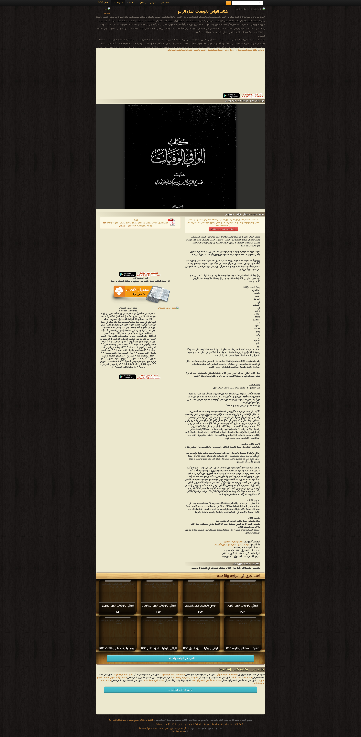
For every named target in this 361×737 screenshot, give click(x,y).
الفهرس (153, 2)
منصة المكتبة (226, 724)
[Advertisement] (180, 73)
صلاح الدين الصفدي (233, 542)
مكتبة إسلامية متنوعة (123, 675)
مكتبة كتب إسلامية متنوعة (173, 675)
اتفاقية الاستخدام (193, 724)
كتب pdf (170, 724)
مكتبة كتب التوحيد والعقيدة (185, 677)
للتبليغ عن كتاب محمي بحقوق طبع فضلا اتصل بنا (131, 720)
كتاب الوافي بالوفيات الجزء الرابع (180, 50)
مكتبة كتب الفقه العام (242, 677)
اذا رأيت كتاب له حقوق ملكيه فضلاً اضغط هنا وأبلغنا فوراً (164, 729)
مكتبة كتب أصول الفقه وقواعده (206, 680)
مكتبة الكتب (118, 2)
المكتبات (131, 2)
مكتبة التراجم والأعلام (154, 680)
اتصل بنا (178, 724)
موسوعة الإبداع (178, 731)
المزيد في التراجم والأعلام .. (180, 658)
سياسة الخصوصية (211, 724)
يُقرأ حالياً (143, 2)
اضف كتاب (165, 2)
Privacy (160, 724)
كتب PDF (103, 2)
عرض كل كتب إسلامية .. (180, 689)
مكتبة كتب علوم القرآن (227, 675)
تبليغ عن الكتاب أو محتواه (223, 229)
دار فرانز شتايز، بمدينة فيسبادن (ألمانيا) (232, 545)
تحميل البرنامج (125, 226)
